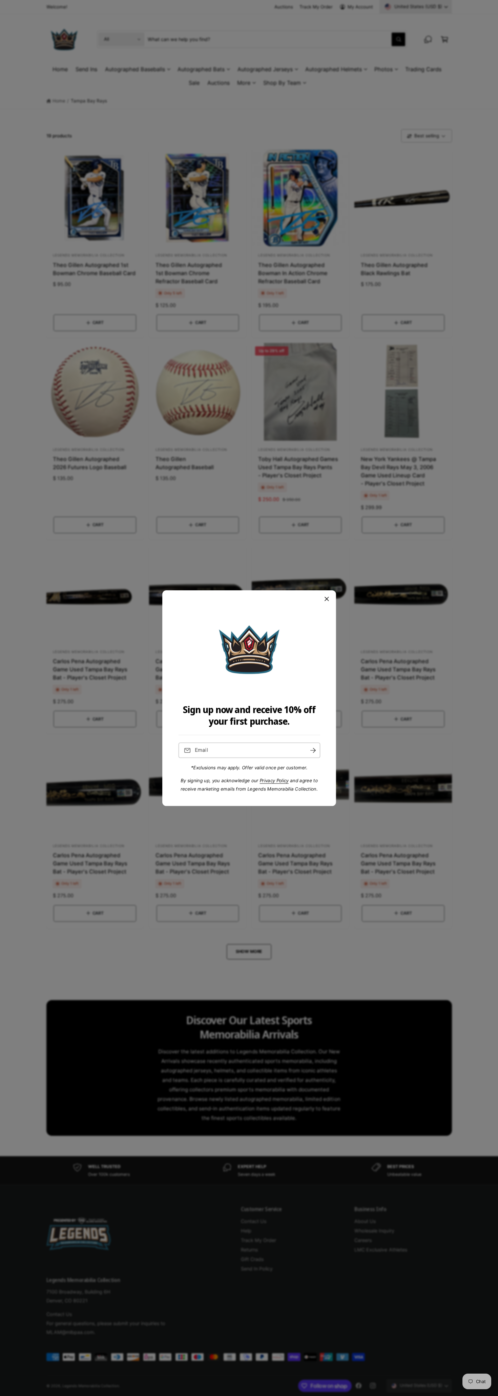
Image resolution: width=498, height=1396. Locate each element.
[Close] (326, 598)
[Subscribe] (313, 750)
